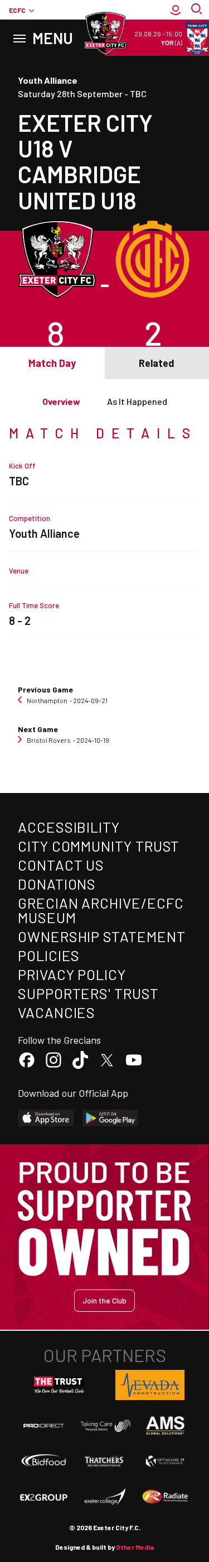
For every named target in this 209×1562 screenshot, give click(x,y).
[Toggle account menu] (175, 10)
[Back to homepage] (105, 33)
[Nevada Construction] (149, 1385)
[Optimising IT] (165, 1460)
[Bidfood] (44, 1461)
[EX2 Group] (44, 1497)
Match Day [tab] (52, 363)
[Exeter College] (104, 1497)
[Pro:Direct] (44, 1425)
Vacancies (56, 1012)
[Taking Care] (104, 1426)
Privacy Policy (72, 974)
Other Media (135, 1547)
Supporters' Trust (88, 993)
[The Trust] (59, 1385)
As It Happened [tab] (137, 401)
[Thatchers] (104, 1460)
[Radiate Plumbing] (165, 1497)
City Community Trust (98, 845)
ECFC (17, 10)
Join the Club (104, 1300)
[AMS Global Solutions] (165, 1425)
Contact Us (61, 864)
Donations (57, 883)
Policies (49, 955)
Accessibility (69, 826)
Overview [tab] (61, 401)
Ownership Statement (101, 936)
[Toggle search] (198, 10)
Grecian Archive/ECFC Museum (101, 910)
